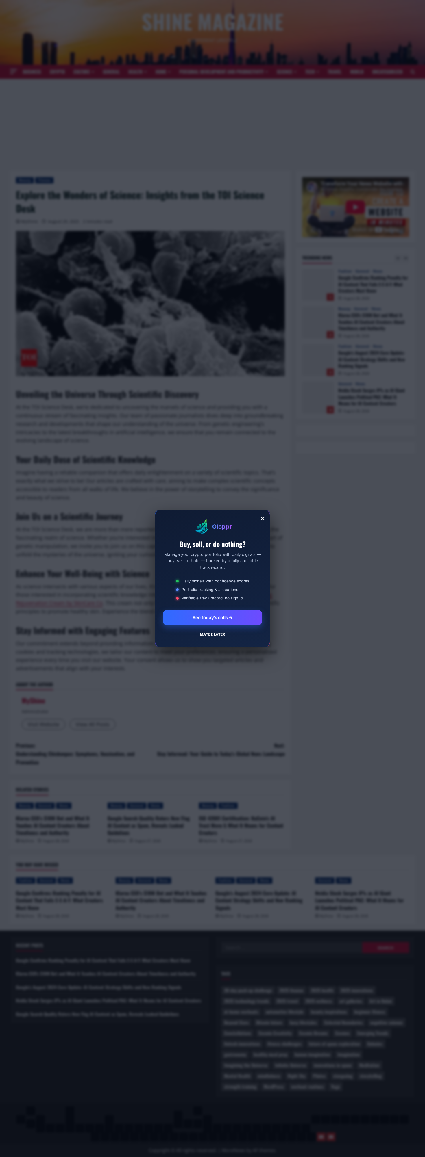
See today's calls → (213, 617)
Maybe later (212, 634)
